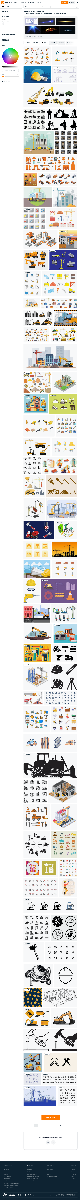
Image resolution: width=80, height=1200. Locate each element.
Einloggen (71, 2)
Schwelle (5, 74)
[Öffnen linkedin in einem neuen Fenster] (23, 1195)
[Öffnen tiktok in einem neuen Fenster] (28, 1195)
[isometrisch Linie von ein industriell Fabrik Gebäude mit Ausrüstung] (60, 997)
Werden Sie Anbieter (52, 1176)
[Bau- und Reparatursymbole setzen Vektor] (66, 426)
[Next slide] (75, 43)
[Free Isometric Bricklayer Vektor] (39, 426)
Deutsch (73, 1176)
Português (73, 1174)
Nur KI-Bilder (7, 22)
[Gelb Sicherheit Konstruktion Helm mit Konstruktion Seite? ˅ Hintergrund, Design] (37, 74)
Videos (22, 2)
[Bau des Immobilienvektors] (61, 509)
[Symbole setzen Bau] (59, 591)
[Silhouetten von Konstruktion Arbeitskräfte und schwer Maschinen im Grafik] (61, 119)
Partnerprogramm (32, 1174)
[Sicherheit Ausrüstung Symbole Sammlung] (59, 1079)
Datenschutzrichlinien (61, 1195)
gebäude (53, 42)
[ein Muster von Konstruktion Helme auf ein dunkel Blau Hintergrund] (33, 997)
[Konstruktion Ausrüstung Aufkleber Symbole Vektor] (39, 530)
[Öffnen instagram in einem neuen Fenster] (20, 1195)
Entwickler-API (7, 1181)
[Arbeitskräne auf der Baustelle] (64, 550)
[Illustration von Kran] (34, 509)
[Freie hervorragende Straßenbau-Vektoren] (64, 447)
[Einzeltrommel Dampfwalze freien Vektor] (37, 613)
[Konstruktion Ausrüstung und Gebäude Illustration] (38, 318)
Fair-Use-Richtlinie (72, 1195)
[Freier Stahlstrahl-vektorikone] (63, 404)
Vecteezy (6, 1172)
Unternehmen (7, 1176)
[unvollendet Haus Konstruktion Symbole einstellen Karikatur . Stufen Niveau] (59, 303)
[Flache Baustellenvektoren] (38, 197)
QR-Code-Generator (9, 1187)
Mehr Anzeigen (68, 30)
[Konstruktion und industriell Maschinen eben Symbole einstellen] (64, 55)
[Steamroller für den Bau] (65, 318)
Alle (5, 20)
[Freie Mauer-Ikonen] (64, 569)
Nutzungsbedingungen (49, 1195)
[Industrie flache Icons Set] (64, 719)
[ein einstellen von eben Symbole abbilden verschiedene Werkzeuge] (34, 218)
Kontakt (49, 1172)
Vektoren (7, 2)
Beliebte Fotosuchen (32, 1178)
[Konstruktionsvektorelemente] (64, 844)
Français (73, 1178)
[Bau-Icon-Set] (68, 868)
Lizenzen (29, 1169)
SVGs (28, 42)
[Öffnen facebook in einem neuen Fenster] (18, 1195)
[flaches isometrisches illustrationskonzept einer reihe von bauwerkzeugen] (66, 530)
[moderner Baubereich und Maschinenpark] (64, 817)
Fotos (15, 2)
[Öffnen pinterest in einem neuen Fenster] (25, 1195)
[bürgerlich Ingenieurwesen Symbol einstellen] (64, 677)
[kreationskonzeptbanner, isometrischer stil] (64, 382)
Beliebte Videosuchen (33, 1181)
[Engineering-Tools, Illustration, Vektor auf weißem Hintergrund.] (66, 142)
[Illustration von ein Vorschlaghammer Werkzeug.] (34, 952)
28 (60, 1125)
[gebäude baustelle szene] (68, 239)
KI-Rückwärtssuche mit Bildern (12, 1183)
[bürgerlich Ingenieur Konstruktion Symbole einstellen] (37, 719)
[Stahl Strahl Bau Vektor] (63, 260)
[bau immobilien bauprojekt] (39, 142)
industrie (61, 42)
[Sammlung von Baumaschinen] (36, 334)
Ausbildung (7, 1178)
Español (73, 1172)
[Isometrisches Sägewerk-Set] (57, 179)
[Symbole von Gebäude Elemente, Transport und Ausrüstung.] (34, 486)
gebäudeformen (71, 42)
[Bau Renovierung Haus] (65, 633)
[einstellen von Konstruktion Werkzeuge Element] (37, 382)
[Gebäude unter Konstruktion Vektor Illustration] (36, 404)
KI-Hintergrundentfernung (11, 1185)
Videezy (6, 1174)
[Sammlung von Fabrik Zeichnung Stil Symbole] (32, 465)
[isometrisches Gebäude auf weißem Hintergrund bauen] (37, 677)
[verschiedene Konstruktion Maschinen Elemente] (64, 334)
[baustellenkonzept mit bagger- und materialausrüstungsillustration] (50, 357)
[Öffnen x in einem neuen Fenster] (30, 1195)
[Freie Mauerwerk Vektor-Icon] (61, 486)
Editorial (30, 2)
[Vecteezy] (2, 2)
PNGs (36, 42)
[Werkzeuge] (33, 698)
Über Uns (49, 1174)
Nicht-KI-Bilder (8, 24)
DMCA (29, 1172)
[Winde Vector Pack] (64, 613)
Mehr (37, 2)
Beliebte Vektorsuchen (33, 1176)
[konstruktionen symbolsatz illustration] (59, 283)
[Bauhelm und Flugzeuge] (37, 569)
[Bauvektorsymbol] (41, 868)
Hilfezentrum (50, 1169)
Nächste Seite (50, 1117)
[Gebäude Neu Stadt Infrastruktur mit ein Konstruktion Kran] (65, 197)
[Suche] (72, 7)
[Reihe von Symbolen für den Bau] (37, 550)
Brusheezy (6, 1169)
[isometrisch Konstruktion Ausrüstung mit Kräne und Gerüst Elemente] (41, 239)
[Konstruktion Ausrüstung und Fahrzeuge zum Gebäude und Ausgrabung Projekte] (64, 74)
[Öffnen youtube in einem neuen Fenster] (33, 1195)
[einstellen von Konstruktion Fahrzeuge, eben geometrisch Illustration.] (50, 95)
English (73, 1169)
